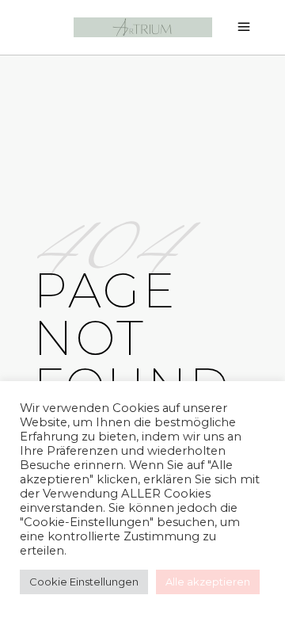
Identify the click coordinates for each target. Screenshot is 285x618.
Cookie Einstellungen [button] (84, 581)
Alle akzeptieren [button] (207, 581)
